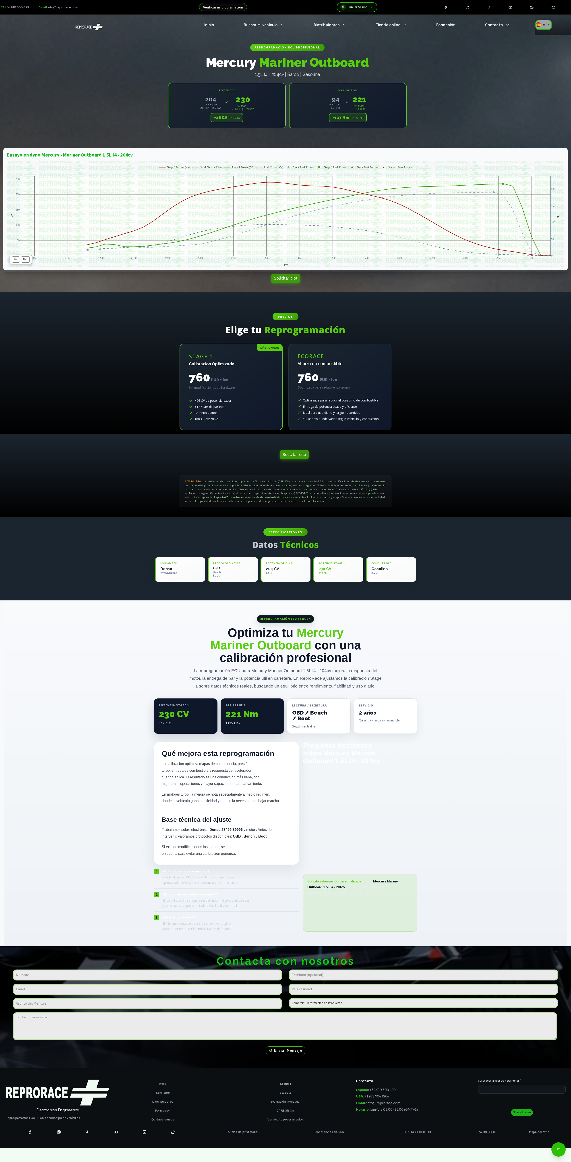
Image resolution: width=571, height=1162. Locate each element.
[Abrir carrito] (558, 1149)
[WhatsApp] (553, 7)
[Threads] (532, 7)
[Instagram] (467, 7)
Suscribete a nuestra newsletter (499, 1081)
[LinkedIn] (145, 1132)
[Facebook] (446, 7)
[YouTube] (510, 7)
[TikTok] (489, 7)
